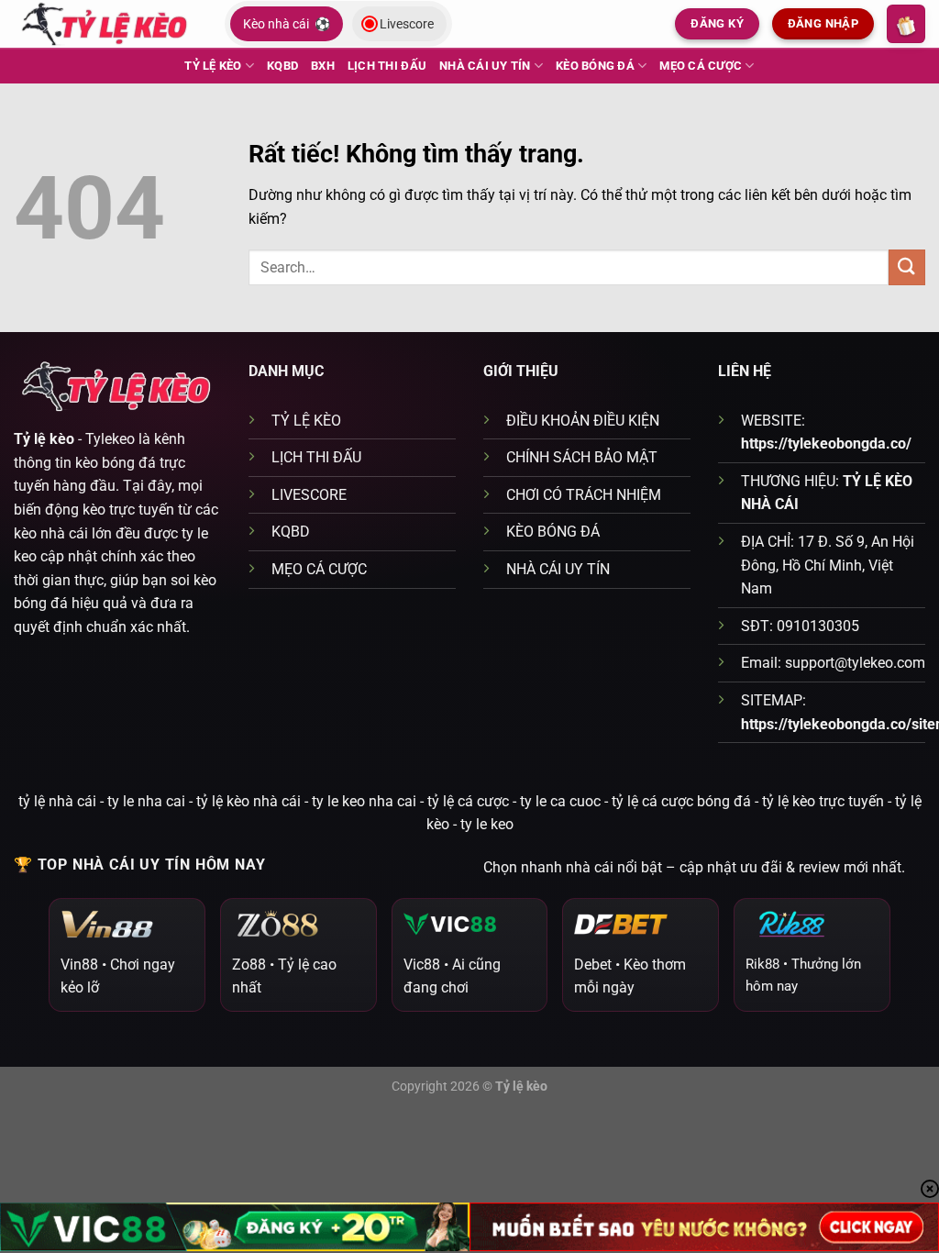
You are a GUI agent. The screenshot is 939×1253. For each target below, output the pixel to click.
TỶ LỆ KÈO (212, 65)
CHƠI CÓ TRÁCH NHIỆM (583, 495)
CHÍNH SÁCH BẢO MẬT (581, 457)
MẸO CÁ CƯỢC (700, 65)
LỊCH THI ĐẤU (387, 65)
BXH (323, 65)
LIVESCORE (309, 495)
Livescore (407, 24)
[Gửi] (907, 267)
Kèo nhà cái (286, 24)
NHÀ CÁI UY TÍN (485, 65)
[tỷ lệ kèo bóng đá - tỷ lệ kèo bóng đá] (105, 23)
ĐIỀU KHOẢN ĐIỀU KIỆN (582, 420)
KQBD (282, 65)
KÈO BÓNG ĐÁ (595, 65)
